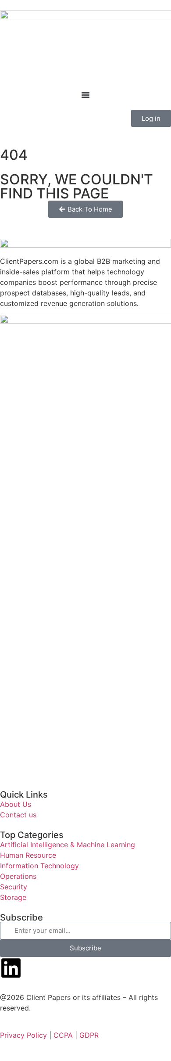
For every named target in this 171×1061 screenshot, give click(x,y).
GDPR (89, 1035)
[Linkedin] (11, 968)
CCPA (63, 1035)
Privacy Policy (23, 1035)
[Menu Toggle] (85, 94)
